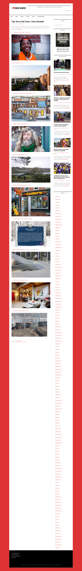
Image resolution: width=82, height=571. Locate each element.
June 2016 (57, 417)
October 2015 (58, 440)
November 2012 (58, 539)
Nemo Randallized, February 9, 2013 (20, 249)
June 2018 (57, 349)
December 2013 (58, 502)
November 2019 (58, 301)
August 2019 (57, 309)
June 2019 (57, 315)
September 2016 (58, 408)
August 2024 (58, 227)
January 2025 (58, 216)
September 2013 (58, 510)
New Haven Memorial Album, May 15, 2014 (21, 185)
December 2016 (58, 400)
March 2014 (57, 493)
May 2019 (57, 318)
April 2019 (57, 321)
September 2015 (58, 442)
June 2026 (57, 196)
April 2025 (57, 207)
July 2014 (57, 482)
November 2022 (58, 267)
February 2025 (58, 213)
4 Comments (68, 180)
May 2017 (57, 386)
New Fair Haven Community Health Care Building (61, 150)
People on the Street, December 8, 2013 (21, 124)
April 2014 (57, 491)
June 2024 (57, 233)
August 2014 (57, 479)
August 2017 (57, 377)
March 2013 (57, 527)
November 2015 (58, 437)
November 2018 (58, 335)
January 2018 (58, 363)
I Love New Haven (18, 8)
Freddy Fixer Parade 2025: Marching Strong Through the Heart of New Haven (62, 177)
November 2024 (58, 219)
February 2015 (58, 462)
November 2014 (58, 471)
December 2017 (58, 366)
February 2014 (58, 496)
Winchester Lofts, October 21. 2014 (20, 280)
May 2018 (57, 352)
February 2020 (58, 292)
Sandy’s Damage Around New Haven (20, 154)
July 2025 (57, 202)
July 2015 (57, 448)
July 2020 (57, 281)
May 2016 (57, 420)
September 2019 (58, 307)
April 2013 (57, 525)
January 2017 (58, 397)
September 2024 (58, 224)
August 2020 (58, 278)
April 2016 (57, 423)
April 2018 (57, 355)
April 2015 (57, 457)
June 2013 (57, 519)
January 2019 (58, 329)
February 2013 (58, 530)
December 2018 (58, 332)
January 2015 (58, 465)
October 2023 (58, 244)
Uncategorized (19, 340)
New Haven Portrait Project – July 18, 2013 (22, 32)
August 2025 (57, 199)
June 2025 (57, 205)
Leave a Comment (68, 102)
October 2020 (58, 273)
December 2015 (58, 434)
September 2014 (58, 476)
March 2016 (57, 425)
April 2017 (57, 389)
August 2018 (57, 343)
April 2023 (57, 261)
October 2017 (58, 372)
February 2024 (58, 241)
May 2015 (57, 454)
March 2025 (57, 210)
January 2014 (58, 499)
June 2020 (57, 284)
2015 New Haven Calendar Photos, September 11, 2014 (24, 93)
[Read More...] (67, 108)
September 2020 (58, 275)
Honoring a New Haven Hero (61, 72)
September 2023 (58, 247)
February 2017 (58, 394)
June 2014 (57, 485)
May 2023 (57, 258)
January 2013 (58, 533)
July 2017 (57, 380)
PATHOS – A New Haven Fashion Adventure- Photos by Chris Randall (62, 99)
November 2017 (58, 369)
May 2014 (57, 488)
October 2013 (58, 508)
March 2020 (57, 290)
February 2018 (58, 360)
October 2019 (58, 304)
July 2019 (57, 312)
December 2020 (58, 270)
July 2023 (57, 253)
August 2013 (57, 513)
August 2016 (57, 411)
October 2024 (58, 222)
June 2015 (57, 451)
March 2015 (57, 459)
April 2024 (57, 239)
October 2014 (58, 474)
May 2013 (57, 522)
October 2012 (58, 542)
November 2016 (58, 403)
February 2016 (58, 428)
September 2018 (58, 341)
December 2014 (58, 468)
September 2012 (58, 544)
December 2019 (58, 298)
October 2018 (58, 338)
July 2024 (57, 230)
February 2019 (58, 326)
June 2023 (57, 256)
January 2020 (58, 295)
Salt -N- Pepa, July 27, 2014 (17, 62)
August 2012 (57, 547)
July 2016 (57, 414)
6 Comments (69, 74)
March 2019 (57, 324)
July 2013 (57, 516)
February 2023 (58, 264)
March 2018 (57, 358)
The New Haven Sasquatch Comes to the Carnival (61, 125)
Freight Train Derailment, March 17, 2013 (21, 310)
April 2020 (57, 287)
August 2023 (57, 250)
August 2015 (57, 445)
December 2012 (58, 536)
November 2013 (58, 505)
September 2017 (58, 375)
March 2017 (57, 391)
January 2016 (58, 431)
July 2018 (57, 346)
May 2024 (57, 236)
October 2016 (58, 406)
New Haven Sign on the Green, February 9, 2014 (22, 218)
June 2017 (57, 383)
